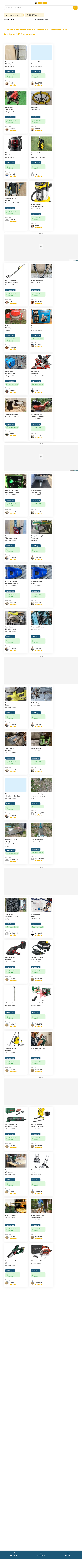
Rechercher (14, 1555)
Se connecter (41, 1555)
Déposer (68, 1555)
